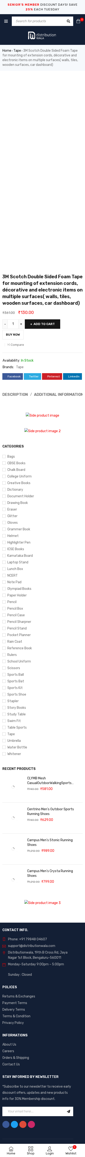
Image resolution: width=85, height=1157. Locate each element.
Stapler (13, 701)
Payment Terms (14, 1003)
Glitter (12, 516)
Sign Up (68, 1111)
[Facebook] (5, 1124)
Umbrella (14, 741)
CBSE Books (16, 463)
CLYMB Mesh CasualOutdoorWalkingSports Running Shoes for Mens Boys (49, 780)
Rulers (12, 655)
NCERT (12, 576)
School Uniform (19, 661)
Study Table (16, 714)
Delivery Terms (13, 1010)
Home (6, 51)
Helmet (13, 536)
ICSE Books (15, 549)
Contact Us (11, 1064)
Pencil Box (15, 609)
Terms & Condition (16, 1016)
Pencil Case (16, 615)
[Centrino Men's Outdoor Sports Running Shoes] (13, 818)
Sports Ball (15, 675)
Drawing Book (17, 503)
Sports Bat (15, 681)
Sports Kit (15, 688)
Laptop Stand (17, 562)
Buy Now (13, 334)
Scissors (13, 668)
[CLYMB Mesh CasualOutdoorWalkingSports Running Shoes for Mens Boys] (13, 787)
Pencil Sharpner (19, 622)
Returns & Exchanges (18, 996)
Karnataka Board (20, 556)
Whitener (14, 754)
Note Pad (14, 582)
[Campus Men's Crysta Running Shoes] (13, 880)
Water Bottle (17, 747)
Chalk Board (16, 470)
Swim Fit (14, 721)
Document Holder (20, 496)
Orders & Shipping (15, 1058)
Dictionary (15, 490)
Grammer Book (18, 529)
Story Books (16, 708)
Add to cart (44, 324)
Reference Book (19, 648)
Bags (11, 457)
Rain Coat (14, 642)
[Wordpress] (31, 1124)
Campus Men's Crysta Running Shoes (50, 873)
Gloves (12, 523)
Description (15, 394)
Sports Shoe (16, 695)
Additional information (59, 394)
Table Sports (17, 728)
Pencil (12, 602)
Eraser (12, 509)
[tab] (57, 394)
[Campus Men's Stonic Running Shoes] (13, 849)
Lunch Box (15, 569)
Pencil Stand (17, 628)
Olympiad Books (19, 589)
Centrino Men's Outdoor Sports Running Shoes (50, 811)
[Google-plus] (22, 1124)
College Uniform (19, 476)
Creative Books (18, 483)
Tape (17, 51)
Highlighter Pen (18, 542)
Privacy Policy (13, 1023)
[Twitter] (14, 1124)
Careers (8, 1051)
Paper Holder (17, 595)
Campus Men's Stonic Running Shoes (50, 842)
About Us (9, 1045)
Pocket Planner (19, 635)
